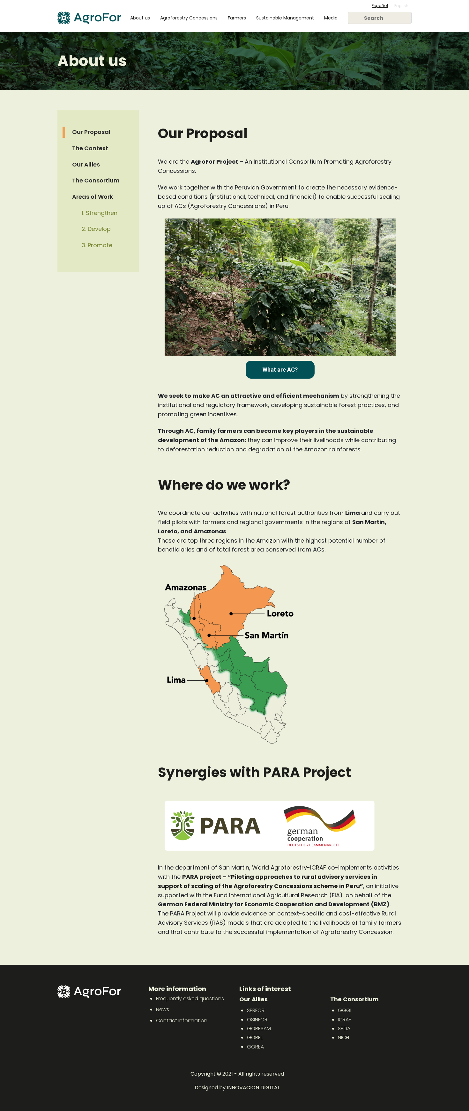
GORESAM (259, 1028)
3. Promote (97, 245)
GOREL (255, 1037)
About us (140, 17)
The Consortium (96, 180)
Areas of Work (92, 197)
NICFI (343, 1037)
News (162, 1009)
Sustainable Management (285, 17)
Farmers (237, 17)
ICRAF (344, 1019)
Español (380, 5)
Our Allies (86, 164)
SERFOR (255, 1010)
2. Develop (96, 229)
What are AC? (280, 369)
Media (331, 17)
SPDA (344, 1028)
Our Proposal (91, 132)
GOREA (255, 1046)
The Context (90, 148)
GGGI (344, 1010)
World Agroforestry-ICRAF (289, 867)
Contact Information (181, 1020)
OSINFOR (257, 1019)
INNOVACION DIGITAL (253, 1087)
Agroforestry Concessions (189, 17)
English (401, 5)
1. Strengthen (99, 213)
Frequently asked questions (190, 998)
